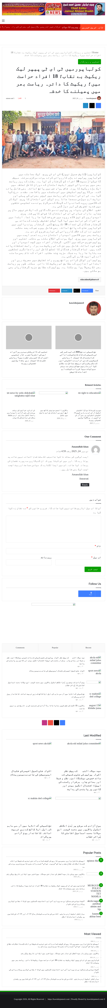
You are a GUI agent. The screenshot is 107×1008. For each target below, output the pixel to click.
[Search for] (103, 21)
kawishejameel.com (95, 999)
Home (95, 52)
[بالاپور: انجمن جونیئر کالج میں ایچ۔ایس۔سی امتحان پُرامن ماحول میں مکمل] (53, 399)
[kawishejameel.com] (53, 9)
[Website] (82, 307)
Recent (88, 648)
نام (98, 546)
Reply (85, 484)
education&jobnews (89, 279)
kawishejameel (91, 98)
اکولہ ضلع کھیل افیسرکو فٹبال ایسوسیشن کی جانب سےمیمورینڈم (57, 671)
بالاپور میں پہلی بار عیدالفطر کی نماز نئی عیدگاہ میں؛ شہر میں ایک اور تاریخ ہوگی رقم (45, 874)
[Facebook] (98, 105)
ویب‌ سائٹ (46, 557)
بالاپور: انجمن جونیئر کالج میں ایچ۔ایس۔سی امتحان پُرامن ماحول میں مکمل (53, 412)
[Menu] (3, 21)
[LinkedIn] (85, 105)
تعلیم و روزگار (81, 52)
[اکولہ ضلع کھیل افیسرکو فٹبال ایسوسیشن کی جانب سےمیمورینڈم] (94, 674)
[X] (92, 105)
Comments (20, 648)
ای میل (96, 557)
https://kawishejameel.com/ (59, 999)
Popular (55, 648)
